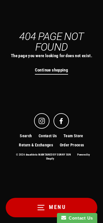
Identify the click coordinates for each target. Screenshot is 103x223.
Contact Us (48, 136)
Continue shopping (51, 70)
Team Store (73, 136)
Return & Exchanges (36, 145)
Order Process (72, 145)
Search (26, 136)
